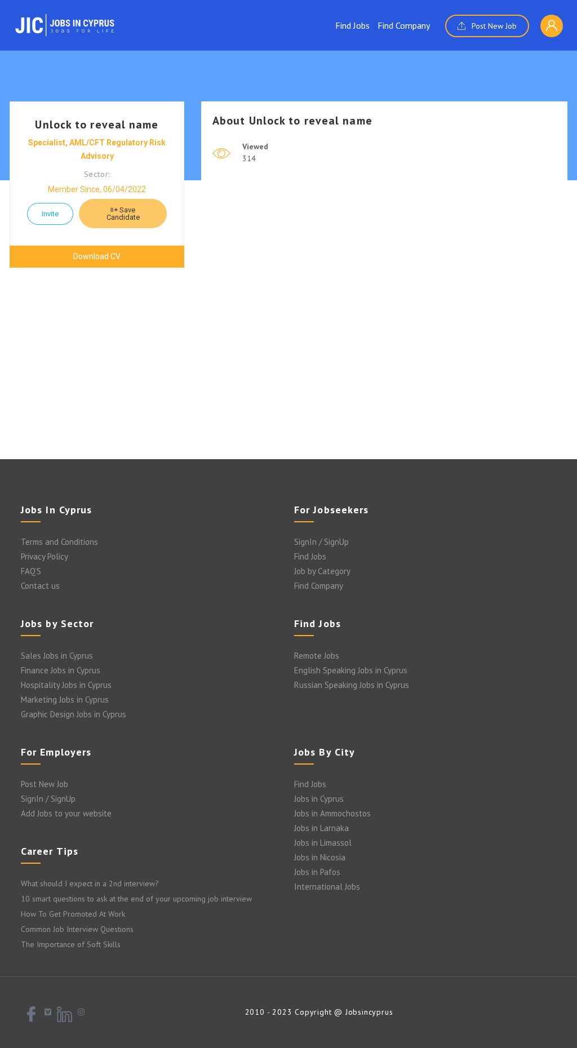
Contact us (40, 585)
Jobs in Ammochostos (332, 813)
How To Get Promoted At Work (73, 914)
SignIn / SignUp (321, 541)
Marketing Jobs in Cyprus (65, 699)
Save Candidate (123, 213)
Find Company (404, 25)
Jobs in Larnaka (321, 828)
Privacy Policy (44, 556)
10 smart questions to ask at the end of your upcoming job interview (136, 899)
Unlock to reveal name (96, 124)
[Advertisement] (288, 369)
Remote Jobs (316, 655)
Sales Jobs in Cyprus (57, 655)
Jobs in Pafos (317, 872)
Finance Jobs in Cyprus (60, 670)
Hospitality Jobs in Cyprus (66, 685)
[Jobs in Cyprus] (65, 25)
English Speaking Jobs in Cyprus (350, 670)
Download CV (97, 256)
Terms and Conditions (59, 541)
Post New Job (493, 26)
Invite (50, 214)
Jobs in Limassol (323, 842)
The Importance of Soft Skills (71, 944)
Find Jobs (352, 25)
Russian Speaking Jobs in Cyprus (351, 685)
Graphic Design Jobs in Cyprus (73, 714)
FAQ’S (31, 571)
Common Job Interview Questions (77, 929)
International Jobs (327, 886)
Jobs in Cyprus (319, 798)
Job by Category (322, 571)
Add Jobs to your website (66, 813)
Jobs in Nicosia (319, 857)
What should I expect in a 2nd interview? (90, 883)
